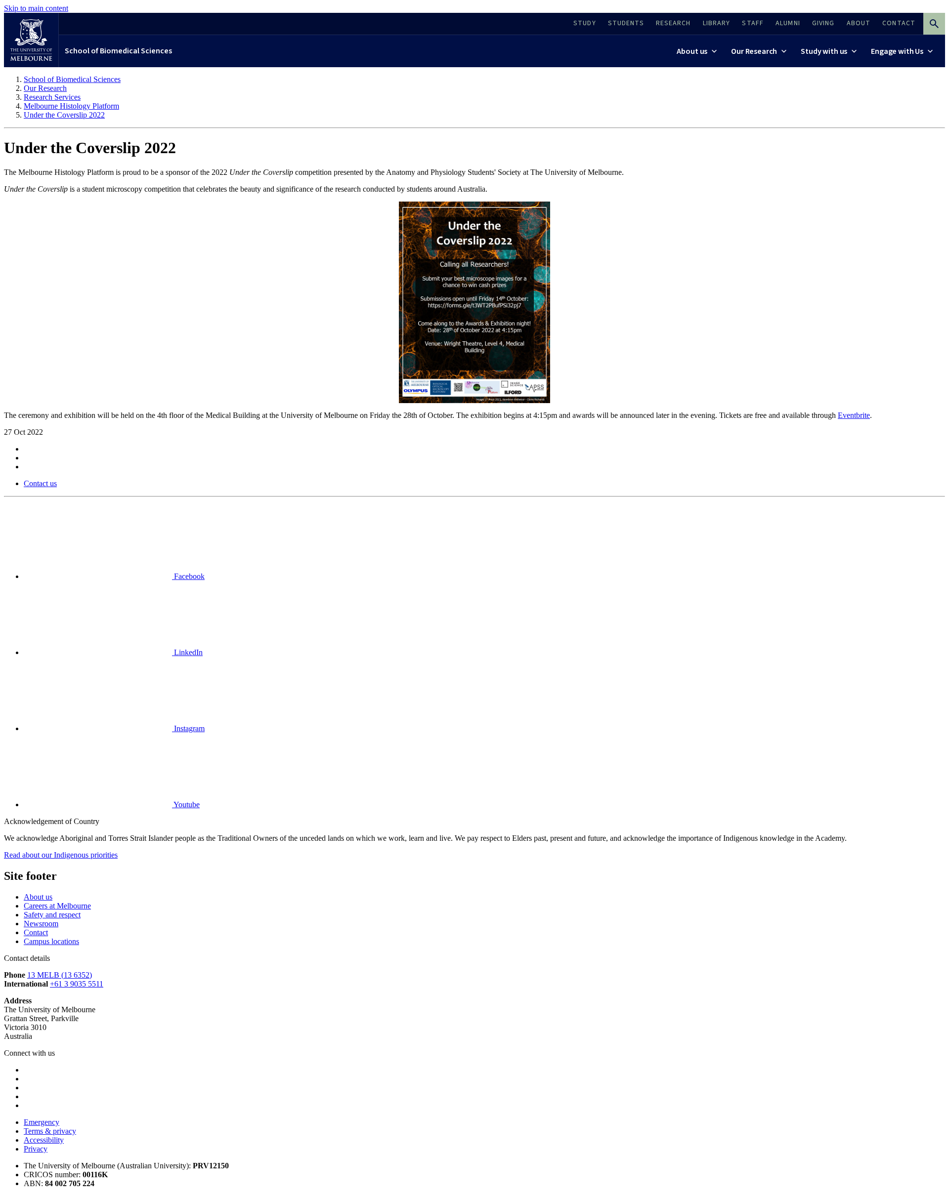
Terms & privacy (50, 1131)
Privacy (35, 1149)
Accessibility (44, 1140)
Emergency (41, 1122)
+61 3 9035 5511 (76, 984)
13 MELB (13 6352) (59, 975)
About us (38, 897)
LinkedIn (187, 652)
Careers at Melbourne (57, 906)
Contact (36, 932)
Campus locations (51, 941)
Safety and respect (52, 914)
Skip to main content (36, 8)
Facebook (188, 576)
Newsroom (41, 923)
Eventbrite (854, 415)
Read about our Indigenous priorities (61, 855)
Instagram (188, 728)
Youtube (186, 804)
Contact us (40, 483)
